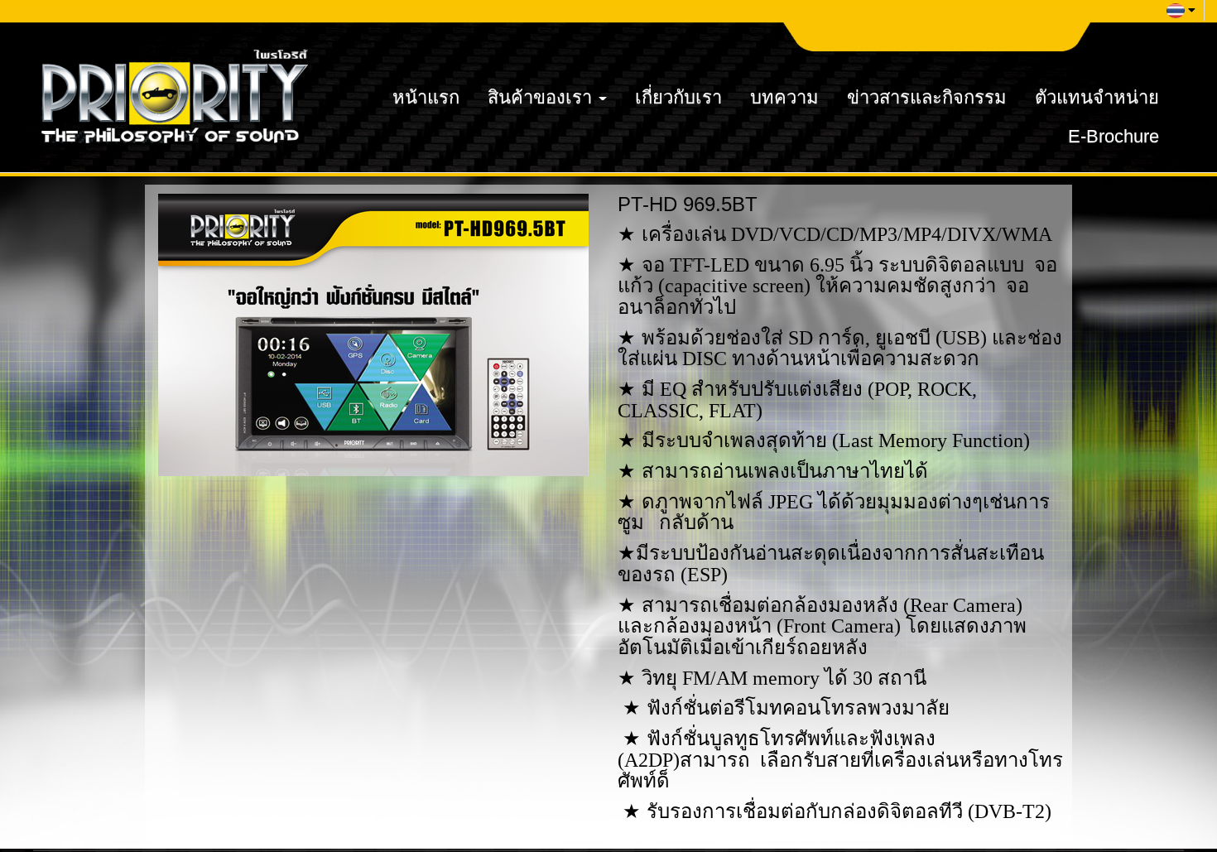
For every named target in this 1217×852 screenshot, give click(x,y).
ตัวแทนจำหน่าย (1097, 97)
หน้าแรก (425, 97)
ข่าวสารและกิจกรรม (927, 97)
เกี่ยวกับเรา (678, 97)
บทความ (784, 97)
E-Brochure (1113, 136)
